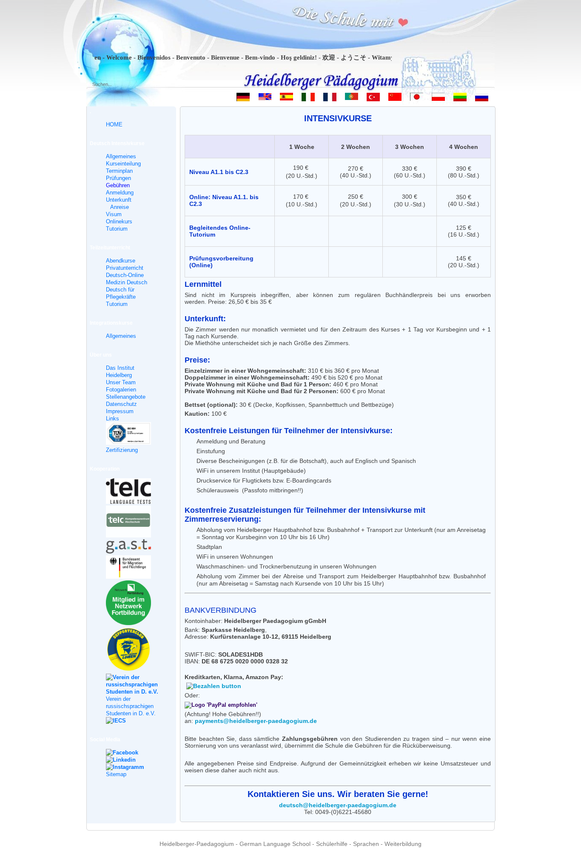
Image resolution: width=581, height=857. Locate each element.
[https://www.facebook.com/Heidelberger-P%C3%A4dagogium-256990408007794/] (132, 752)
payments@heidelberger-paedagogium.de (256, 720)
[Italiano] (308, 98)
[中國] (395, 98)
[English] (264, 98)
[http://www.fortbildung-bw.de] (132, 603)
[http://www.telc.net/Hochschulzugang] (132, 522)
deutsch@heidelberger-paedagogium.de (337, 805)
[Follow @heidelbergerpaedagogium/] (132, 767)
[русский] (481, 98)
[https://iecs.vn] (132, 720)
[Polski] (438, 98)
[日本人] (416, 98)
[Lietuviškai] (460, 98)
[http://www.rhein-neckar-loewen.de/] (132, 650)
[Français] (330, 98)
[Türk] (373, 98)
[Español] (286, 98)
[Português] (351, 98)
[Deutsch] (243, 98)
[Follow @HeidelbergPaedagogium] (132, 759)
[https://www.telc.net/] (132, 492)
